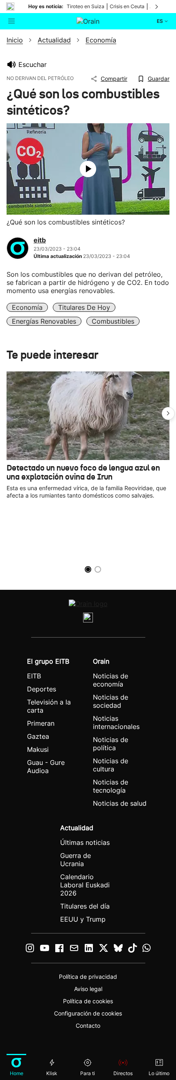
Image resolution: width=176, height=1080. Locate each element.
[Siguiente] (157, 6)
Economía (27, 307)
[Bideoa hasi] (88, 169)
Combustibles (113, 321)
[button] (168, 413)
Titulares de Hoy (84, 307)
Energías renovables (44, 321)
